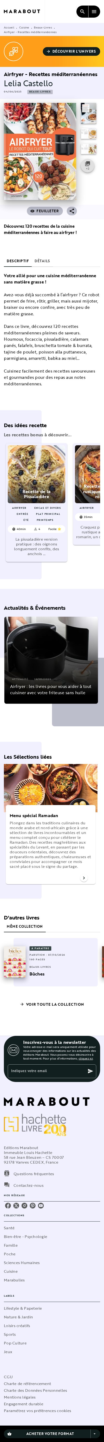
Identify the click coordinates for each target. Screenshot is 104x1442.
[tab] (18, 261)
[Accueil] (24, 11)
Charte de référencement (27, 1383)
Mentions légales (20, 1397)
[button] (71, 51)
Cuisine (24, 27)
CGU (8, 1377)
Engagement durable (23, 1404)
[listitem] (8, 1206)
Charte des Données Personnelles (35, 1390)
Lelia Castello (28, 83)
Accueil (9, 27)
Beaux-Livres (43, 27)
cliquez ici (86, 1058)
